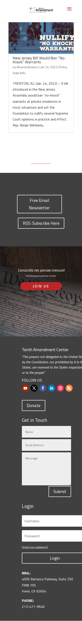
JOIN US (41, 286)
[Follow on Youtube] (25, 388)
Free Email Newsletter (39, 204)
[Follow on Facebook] (42, 388)
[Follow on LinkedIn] (51, 388)
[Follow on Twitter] (34, 388)
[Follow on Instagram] (60, 388)
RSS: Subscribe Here (41, 223)
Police (63, 67)
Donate (33, 405)
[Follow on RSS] (69, 388)
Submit (59, 491)
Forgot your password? (35, 547)
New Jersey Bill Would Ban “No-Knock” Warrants (39, 60)
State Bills (19, 73)
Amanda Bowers (27, 67)
